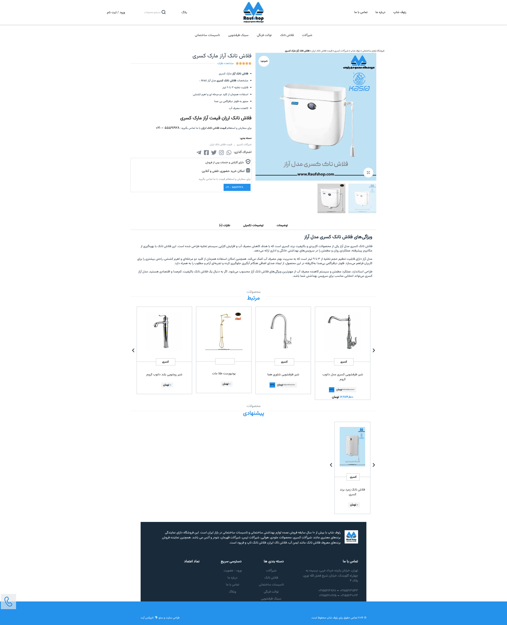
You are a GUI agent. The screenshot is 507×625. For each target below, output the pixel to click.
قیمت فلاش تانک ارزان (322, 51)
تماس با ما (361, 12)
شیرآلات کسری (341, 51)
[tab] (282, 225)
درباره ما (380, 12)
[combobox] (148, 12)
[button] (133, 350)
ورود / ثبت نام (116, 12)
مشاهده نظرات (225, 63)
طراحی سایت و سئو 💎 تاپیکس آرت (160, 618)
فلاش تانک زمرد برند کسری (352, 492)
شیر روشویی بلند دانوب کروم (164, 374)
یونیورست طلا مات (224, 373)
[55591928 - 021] (247, 187)
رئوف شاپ (399, 12)
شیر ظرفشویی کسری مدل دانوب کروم (342, 377)
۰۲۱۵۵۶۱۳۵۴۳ (349, 590)
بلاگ (184, 12)
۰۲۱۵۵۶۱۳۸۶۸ (327, 590)
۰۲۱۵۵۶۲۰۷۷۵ (327, 595)
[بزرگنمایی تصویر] (368, 172)
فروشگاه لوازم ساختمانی (373, 51)
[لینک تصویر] (8, 601)
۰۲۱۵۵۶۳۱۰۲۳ (349, 595)
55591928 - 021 (234, 187)
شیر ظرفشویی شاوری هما (283, 374)
